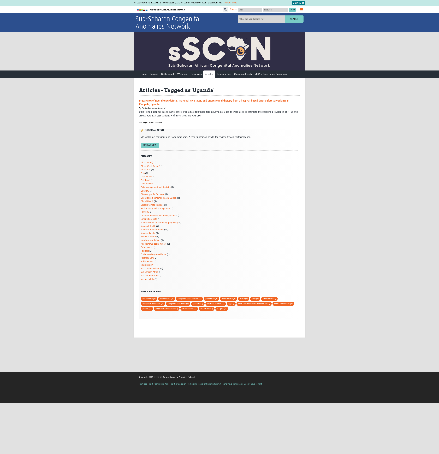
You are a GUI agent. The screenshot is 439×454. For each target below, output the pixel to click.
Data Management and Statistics (155, 187)
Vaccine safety (147, 279)
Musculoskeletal (148, 233)
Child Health (146, 177)
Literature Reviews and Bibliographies (158, 216)
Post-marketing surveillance (153, 254)
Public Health (147, 262)
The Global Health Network (161, 9)
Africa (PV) (145, 170)
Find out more (230, 3)
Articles (209, 74)
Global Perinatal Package (152, 205)
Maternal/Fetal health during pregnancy (159, 223)
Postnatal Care (147, 258)
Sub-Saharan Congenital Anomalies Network (168, 23)
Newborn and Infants (150, 240)
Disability (145, 191)
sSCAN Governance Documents (271, 74)
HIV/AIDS (145, 212)
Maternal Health (148, 226)
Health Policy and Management (155, 209)
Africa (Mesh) (147, 163)
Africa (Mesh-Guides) (150, 166)
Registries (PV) (147, 265)
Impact (154, 74)
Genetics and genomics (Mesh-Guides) (158, 198)
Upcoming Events (243, 74)
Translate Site (224, 74)
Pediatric (145, 251)
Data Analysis (147, 184)
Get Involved (167, 74)
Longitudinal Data (149, 219)
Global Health (147, 201)
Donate (233, 9)
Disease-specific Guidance (152, 194)
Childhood (145, 180)
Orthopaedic (146, 247)
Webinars (182, 74)
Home (144, 74)
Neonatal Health (148, 237)
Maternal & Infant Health (152, 230)
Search (294, 19)
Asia (143, 173)
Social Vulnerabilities (150, 269)
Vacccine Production (150, 276)
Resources (196, 74)
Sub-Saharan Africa (149, 272)
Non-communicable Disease (154, 244)
